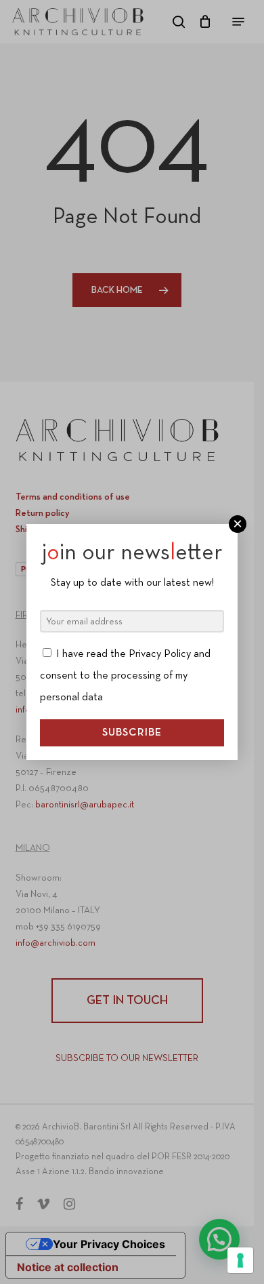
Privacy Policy (160, 654)
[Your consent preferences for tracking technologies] (240, 1260)
